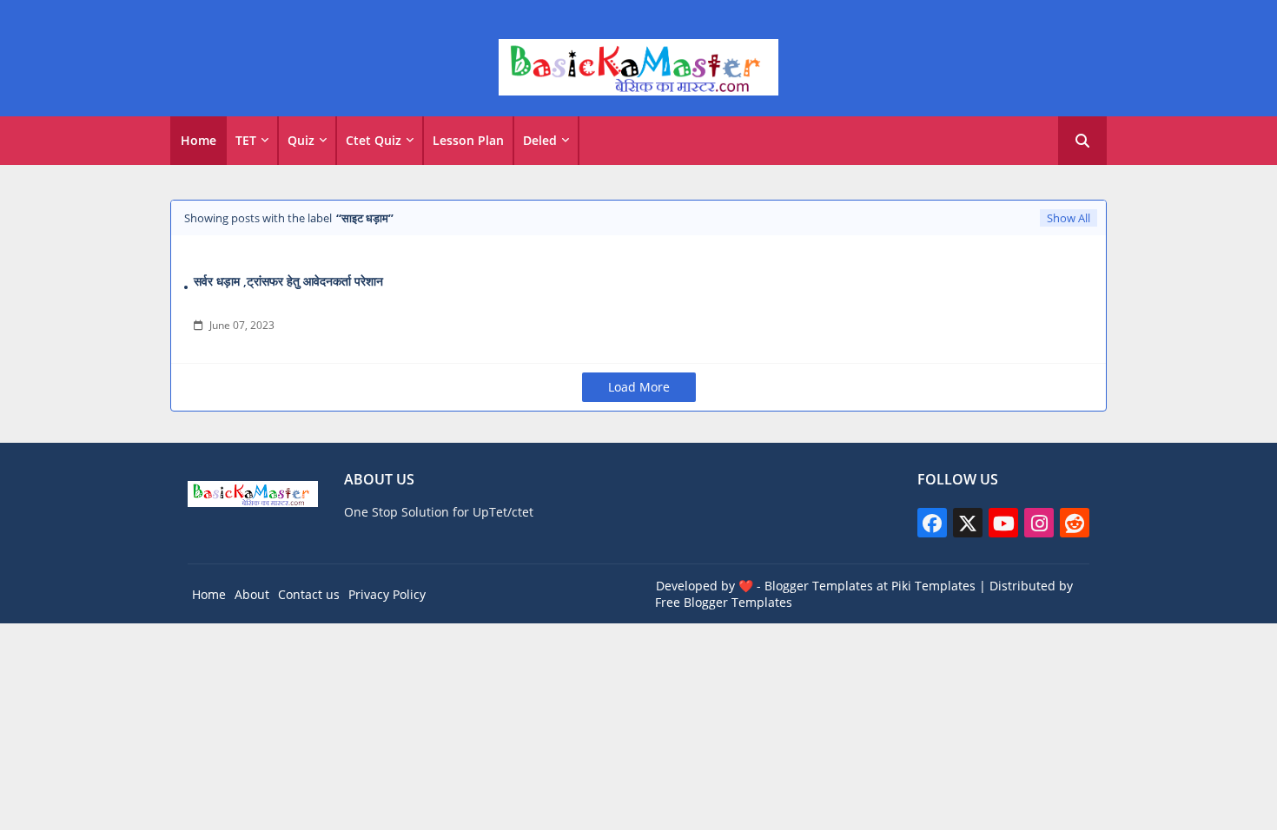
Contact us (309, 594)
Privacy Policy (387, 594)
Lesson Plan (468, 140)
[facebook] (932, 522)
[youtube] (1003, 522)
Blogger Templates (818, 585)
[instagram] (1039, 522)
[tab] (198, 140)
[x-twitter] (968, 522)
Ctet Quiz (373, 140)
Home (198, 140)
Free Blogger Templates (723, 602)
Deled (540, 140)
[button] (1082, 140)
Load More (639, 387)
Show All (1068, 218)
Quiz (301, 140)
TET (245, 140)
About (252, 594)
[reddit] (1074, 522)
